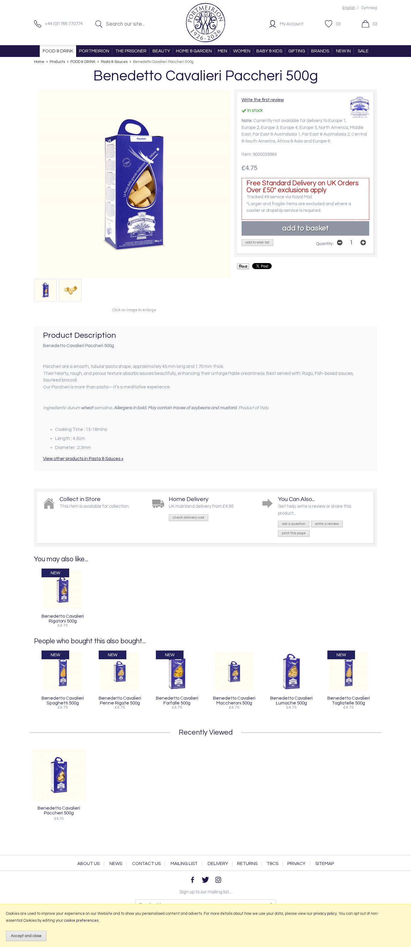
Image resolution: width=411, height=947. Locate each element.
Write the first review (263, 100)
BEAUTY (161, 51)
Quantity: (324, 244)
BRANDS (320, 51)
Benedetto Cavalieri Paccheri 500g (59, 810)
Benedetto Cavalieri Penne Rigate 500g (120, 700)
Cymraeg (369, 8)
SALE (363, 51)
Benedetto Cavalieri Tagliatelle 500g (348, 700)
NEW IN (343, 51)
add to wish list (257, 242)
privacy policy (325, 913)
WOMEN (241, 51)
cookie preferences (81, 920)
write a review (327, 524)
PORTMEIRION (94, 51)
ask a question (293, 524)
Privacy (296, 863)
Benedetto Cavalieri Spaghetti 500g (63, 700)
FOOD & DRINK (58, 51)
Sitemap (324, 863)
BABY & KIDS (269, 51)
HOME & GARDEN (194, 51)
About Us (88, 863)
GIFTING (296, 51)
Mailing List (184, 863)
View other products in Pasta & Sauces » (83, 458)
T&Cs (272, 863)
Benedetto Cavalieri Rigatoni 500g (63, 618)
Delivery (218, 863)
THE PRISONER (131, 51)
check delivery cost (188, 517)
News (116, 863)
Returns (247, 863)
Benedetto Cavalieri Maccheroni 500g (234, 700)
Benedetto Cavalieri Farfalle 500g (177, 700)
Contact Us (146, 863)
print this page (294, 533)
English (348, 8)
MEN (222, 51)
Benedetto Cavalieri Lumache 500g (291, 700)
